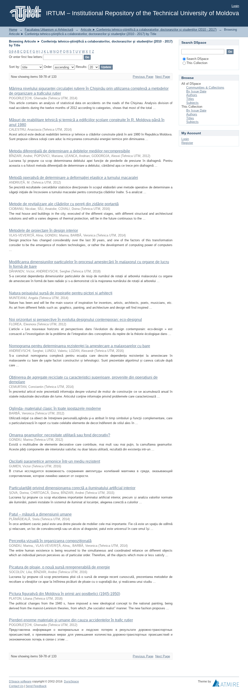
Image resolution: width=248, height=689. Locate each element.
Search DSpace (197, 59)
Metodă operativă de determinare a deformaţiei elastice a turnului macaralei (73, 178)
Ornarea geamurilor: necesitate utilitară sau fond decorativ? (59, 435)
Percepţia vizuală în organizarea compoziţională (50, 541)
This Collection (196, 63)
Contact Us (16, 686)
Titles (190, 99)
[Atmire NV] (225, 684)
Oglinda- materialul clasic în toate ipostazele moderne (55, 408)
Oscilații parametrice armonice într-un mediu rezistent (54, 461)
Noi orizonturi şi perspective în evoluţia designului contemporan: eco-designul (75, 320)
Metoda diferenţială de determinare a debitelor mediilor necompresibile (69, 151)
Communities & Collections (205, 87)
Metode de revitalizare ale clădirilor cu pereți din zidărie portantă (64, 204)
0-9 (11, 51)
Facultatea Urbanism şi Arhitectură (49, 29)
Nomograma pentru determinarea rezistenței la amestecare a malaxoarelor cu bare (79, 346)
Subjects (192, 103)
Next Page (162, 76)
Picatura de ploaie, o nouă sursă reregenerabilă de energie (59, 567)
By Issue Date (196, 91)
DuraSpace (71, 681)
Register (187, 143)
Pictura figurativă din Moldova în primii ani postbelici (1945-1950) (64, 594)
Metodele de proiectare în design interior (43, 230)
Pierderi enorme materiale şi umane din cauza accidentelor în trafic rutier (71, 620)
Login (235, 6)
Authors (191, 95)
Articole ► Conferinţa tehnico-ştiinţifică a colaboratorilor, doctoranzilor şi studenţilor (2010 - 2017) (149, 29)
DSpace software (20, 681)
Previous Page (143, 76)
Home (13, 29)
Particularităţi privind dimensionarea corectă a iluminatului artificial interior (72, 488)
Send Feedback (36, 686)
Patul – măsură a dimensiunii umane (40, 514)
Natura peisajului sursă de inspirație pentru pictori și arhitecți (60, 293)
